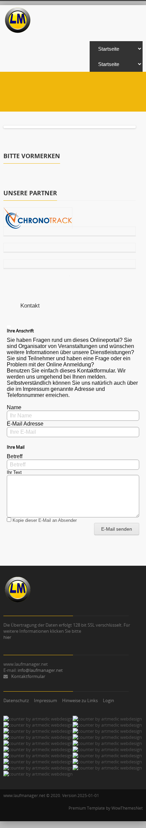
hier (7, 637)
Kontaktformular (28, 676)
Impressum (45, 700)
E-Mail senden (116, 529)
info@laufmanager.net (40, 670)
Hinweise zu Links (80, 700)
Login (108, 700)
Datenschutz (16, 700)
